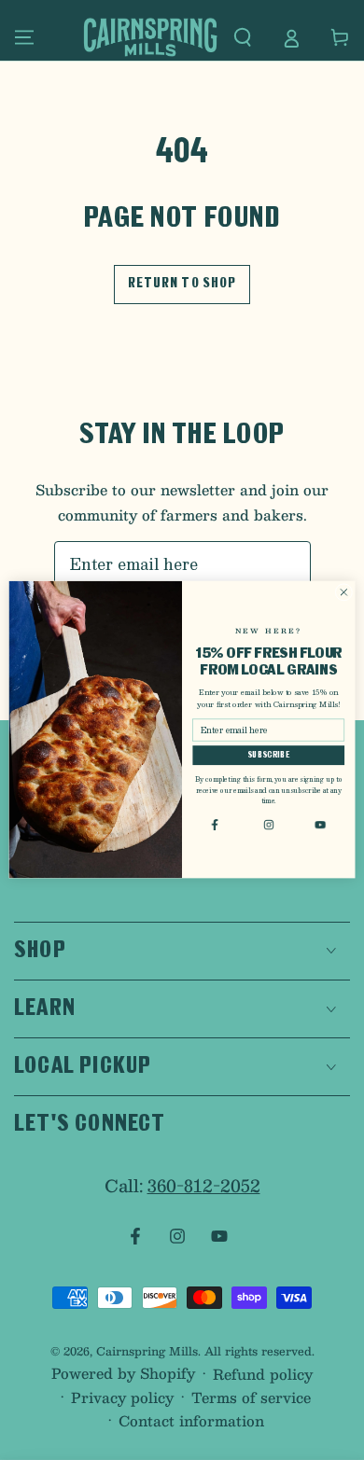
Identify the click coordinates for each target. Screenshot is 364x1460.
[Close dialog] (344, 593)
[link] (216, 824)
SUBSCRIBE (268, 756)
